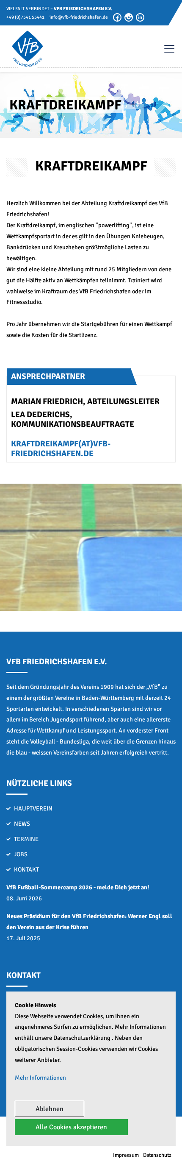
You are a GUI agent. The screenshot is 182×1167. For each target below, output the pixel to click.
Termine (26, 839)
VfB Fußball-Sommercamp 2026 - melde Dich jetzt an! (77, 887)
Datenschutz (157, 1155)
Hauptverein (33, 808)
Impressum (126, 1155)
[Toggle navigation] (165, 48)
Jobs (21, 854)
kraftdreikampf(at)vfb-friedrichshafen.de (60, 449)
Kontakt (26, 869)
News (22, 823)
